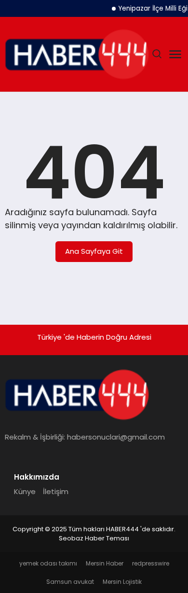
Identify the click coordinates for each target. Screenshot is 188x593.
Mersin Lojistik (122, 582)
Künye (25, 491)
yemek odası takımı (48, 563)
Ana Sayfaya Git (94, 251)
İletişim (55, 491)
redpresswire (150, 563)
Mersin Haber (104, 563)
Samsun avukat (70, 582)
